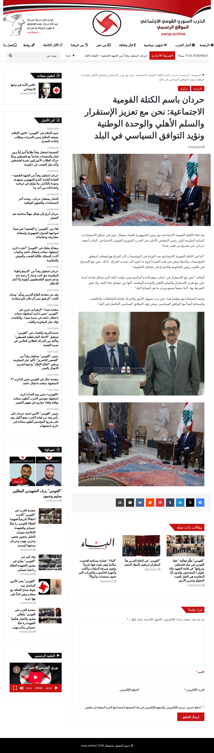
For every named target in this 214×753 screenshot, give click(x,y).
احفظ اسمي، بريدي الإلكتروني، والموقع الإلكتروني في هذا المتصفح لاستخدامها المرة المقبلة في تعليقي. (142, 707)
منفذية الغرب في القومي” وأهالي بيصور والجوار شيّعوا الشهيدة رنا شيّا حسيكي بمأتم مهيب (23, 618)
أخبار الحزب (183, 45)
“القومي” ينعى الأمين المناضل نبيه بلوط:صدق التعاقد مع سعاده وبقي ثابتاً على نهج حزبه (23, 589)
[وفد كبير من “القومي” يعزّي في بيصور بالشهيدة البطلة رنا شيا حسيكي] (50, 562)
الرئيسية (196, 75)
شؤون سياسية (154, 45)
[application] (36, 677)
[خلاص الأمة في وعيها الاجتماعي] (50, 90)
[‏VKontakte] (140, 502)
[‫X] (190, 502)
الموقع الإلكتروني (129, 689)
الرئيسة (184, 75)
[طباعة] (120, 502)
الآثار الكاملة (51, 45)
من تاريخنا (78, 45)
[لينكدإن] (180, 502)
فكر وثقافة (126, 45)
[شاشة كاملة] (15, 688)
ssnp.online (88, 745)
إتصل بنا (9, 45)
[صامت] (22, 688)
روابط (27, 45)
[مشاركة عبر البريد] (130, 502)
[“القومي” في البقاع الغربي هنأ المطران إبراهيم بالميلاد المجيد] (141, 545)
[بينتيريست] (160, 502)
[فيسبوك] (200, 502)
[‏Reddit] (150, 502)
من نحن (101, 45)
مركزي (184, 88)
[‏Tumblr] (170, 502)
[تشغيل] (56, 688)
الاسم (200, 671)
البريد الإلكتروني (194, 689)
